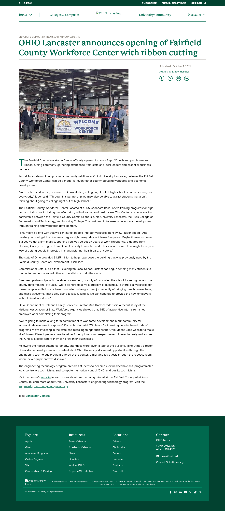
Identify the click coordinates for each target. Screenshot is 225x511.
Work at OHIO (76, 465)
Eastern (116, 453)
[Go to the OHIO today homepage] (109, 15)
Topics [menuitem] (23, 14)
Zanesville (118, 471)
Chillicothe (118, 447)
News (72, 453)
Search (196, 3)
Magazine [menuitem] (194, 14)
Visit (27, 465)
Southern (117, 465)
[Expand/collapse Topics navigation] (30, 15)
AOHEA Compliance (79, 481)
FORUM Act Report (124, 481)
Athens (116, 441)
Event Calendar (77, 441)
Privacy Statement (107, 484)
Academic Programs (36, 453)
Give (27, 447)
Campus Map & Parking (38, 471)
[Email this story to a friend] (178, 78)
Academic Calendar (80, 447)
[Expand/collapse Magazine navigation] (204, 15)
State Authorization (126, 484)
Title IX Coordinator (146, 484)
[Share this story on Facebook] (161, 78)
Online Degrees (34, 459)
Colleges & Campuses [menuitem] (65, 15)
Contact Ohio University (170, 462)
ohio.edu (25, 3)
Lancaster (118, 459)
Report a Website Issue (82, 471)
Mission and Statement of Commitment (153, 481)
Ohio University (39, 491)
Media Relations (174, 3)
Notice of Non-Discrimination (187, 481)
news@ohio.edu (170, 456)
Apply (28, 441)
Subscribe (149, 3)
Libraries (74, 459)
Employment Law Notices (102, 481)
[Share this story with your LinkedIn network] (186, 78)
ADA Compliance (59, 481)
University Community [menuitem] (155, 15)
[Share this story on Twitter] (170, 78)
